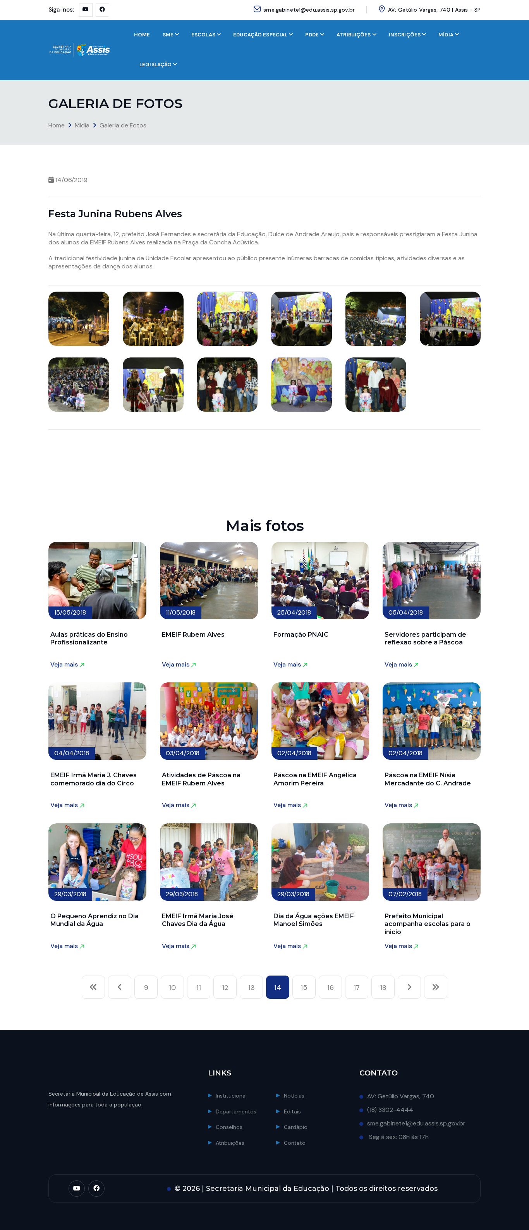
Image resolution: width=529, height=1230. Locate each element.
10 (172, 987)
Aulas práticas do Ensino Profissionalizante (89, 638)
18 (383, 987)
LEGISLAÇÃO (155, 64)
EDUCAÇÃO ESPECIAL (260, 34)
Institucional (231, 1095)
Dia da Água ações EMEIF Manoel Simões (313, 920)
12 (225, 987)
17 (357, 987)
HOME (142, 34)
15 (304, 987)
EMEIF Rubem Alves (193, 634)
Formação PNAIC (300, 634)
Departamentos (236, 1111)
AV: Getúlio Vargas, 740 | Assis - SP (434, 9)
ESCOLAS (203, 34)
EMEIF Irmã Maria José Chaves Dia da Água (198, 920)
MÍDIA (445, 34)
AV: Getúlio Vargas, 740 (400, 1096)
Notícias (294, 1095)
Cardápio (295, 1126)
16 (330, 987)
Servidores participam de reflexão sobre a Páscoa (425, 638)
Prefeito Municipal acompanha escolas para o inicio (428, 924)
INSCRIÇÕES (405, 34)
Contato (295, 1142)
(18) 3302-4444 (390, 1110)
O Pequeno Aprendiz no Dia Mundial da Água (94, 920)
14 (277, 987)
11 (198, 987)
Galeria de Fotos (123, 125)
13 (251, 987)
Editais (292, 1111)
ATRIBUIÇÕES (354, 34)
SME (168, 34)
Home (56, 125)
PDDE (312, 34)
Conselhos (229, 1126)
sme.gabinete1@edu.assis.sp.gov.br (309, 9)
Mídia (82, 125)
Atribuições (230, 1142)
